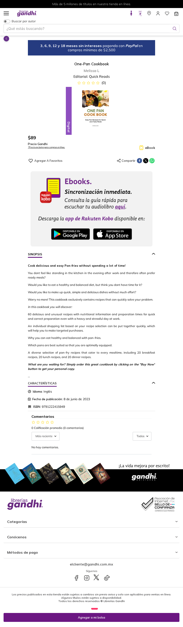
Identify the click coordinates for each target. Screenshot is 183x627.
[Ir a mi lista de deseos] (167, 14)
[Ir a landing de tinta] (131, 14)
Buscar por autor (24, 21)
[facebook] (139, 160)
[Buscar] (174, 28)
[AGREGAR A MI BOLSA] (91, 617)
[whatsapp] (152, 160)
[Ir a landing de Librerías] (149, 14)
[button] (6, 14)
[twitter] (145, 160)
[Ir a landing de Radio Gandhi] (140, 14)
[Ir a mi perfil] (158, 14)
